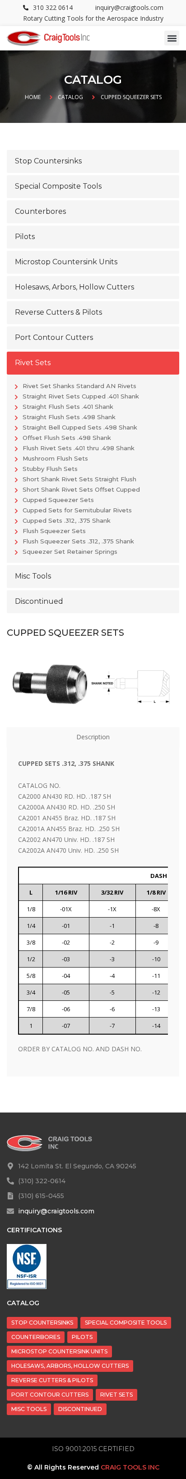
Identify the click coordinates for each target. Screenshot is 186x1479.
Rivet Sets (116, 1394)
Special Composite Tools (126, 1322)
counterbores (35, 1337)
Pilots (82, 1337)
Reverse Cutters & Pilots (52, 1380)
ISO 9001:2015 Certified (93, 1449)
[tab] (93, 737)
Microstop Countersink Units (59, 1351)
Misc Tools (28, 1409)
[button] (171, 38)
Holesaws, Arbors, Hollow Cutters (70, 1365)
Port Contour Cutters (49, 1394)
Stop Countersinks (42, 1322)
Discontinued (80, 1409)
